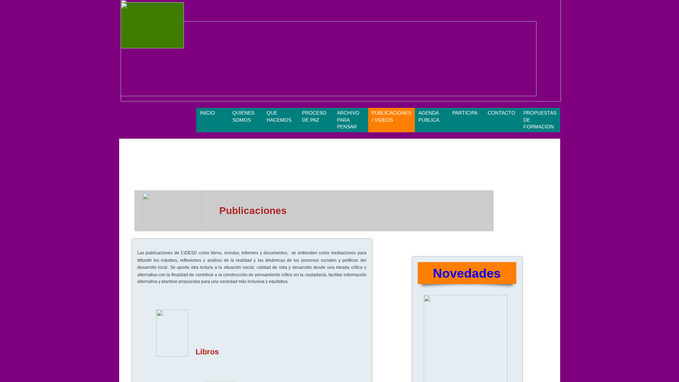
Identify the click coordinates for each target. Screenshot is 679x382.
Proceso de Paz (314, 116)
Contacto (501, 113)
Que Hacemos (279, 116)
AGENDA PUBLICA (428, 116)
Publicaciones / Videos (391, 116)
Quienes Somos (243, 116)
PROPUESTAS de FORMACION (539, 119)
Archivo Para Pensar (348, 119)
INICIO (207, 113)
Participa (464, 113)
